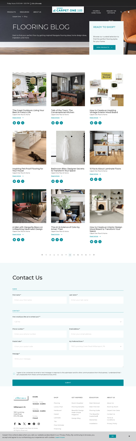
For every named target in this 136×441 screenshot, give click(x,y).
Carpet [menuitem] (56, 414)
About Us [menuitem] (110, 403)
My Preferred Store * (76, 341)
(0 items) (128, 12)
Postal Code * (17, 341)
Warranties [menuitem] (93, 420)
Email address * (74, 329)
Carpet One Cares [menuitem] (113, 410)
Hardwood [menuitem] (57, 410)
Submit (68, 383)
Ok (113, 436)
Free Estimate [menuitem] (59, 425)
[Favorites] (125, 12)
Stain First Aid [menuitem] (94, 407)
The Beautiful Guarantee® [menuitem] (94, 415)
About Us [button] (37, 12)
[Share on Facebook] (18, 122)
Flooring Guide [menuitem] (94, 410)
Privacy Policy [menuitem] (112, 423)
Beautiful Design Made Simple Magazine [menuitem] (78, 412)
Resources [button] (24, 12)
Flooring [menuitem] (57, 403)
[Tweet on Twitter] (22, 122)
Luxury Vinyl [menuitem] (58, 407)
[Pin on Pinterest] (14, 122)
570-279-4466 (37, 3)
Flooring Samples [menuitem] (78, 407)
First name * (16, 295)
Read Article (16, 118)
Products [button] (11, 12)
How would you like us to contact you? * (26, 316)
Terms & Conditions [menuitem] (111, 419)
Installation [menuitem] (93, 423)
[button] (121, 12)
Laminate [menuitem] (57, 418)
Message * (16, 353)
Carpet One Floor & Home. (28, 428)
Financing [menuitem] (57, 429)
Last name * (73, 295)
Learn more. (60, 437)
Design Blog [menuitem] (76, 418)
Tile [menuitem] (55, 421)
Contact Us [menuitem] (111, 414)
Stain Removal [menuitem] (94, 403)
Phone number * (18, 329)
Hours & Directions (96, 12)
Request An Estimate (111, 12)
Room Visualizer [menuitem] (77, 403)
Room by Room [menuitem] (112, 407)
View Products (102, 47)
